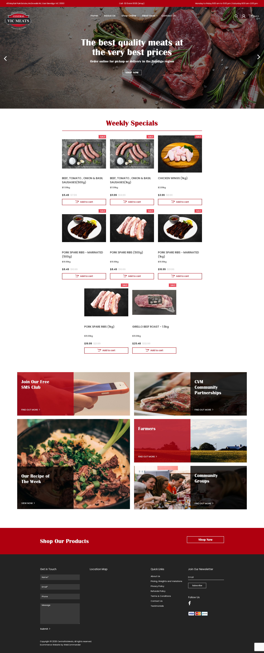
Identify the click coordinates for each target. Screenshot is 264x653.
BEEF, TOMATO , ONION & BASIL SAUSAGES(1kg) (130, 180)
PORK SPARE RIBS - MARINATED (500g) (82, 254)
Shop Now (132, 72)
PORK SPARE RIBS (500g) (126, 252)
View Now (27, 503)
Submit (44, 628)
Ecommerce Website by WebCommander (60, 644)
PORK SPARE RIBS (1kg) (99, 327)
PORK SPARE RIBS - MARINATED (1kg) (178, 254)
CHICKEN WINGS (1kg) (173, 178)
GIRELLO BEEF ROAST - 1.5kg (150, 327)
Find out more (146, 456)
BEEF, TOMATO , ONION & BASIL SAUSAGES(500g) (82, 180)
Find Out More (29, 409)
